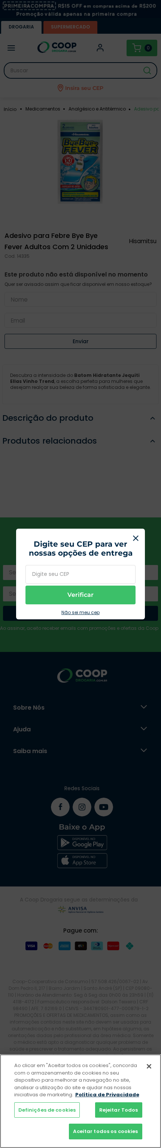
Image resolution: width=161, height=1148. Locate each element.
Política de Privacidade (107, 1094)
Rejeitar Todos (118, 1110)
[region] (80, 1101)
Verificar (80, 594)
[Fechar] (149, 1066)
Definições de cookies (47, 1110)
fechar (135, 538)
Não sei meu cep (80, 613)
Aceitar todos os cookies (105, 1131)
